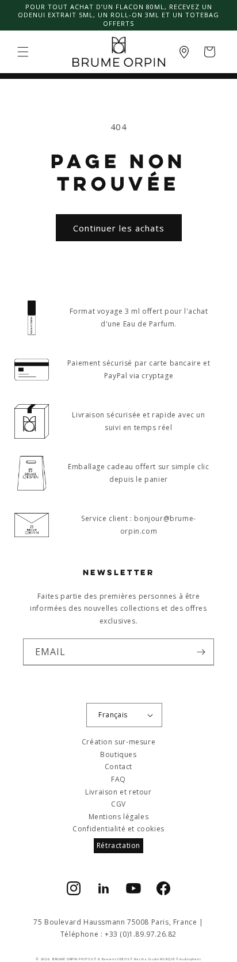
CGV (118, 804)
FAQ (118, 779)
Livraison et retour (118, 792)
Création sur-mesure (118, 742)
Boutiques (118, 754)
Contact (118, 766)
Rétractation (118, 845)
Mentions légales (119, 817)
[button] (23, 51)
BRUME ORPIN (65, 959)
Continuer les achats (119, 228)
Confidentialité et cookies (118, 829)
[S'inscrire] (200, 652)
